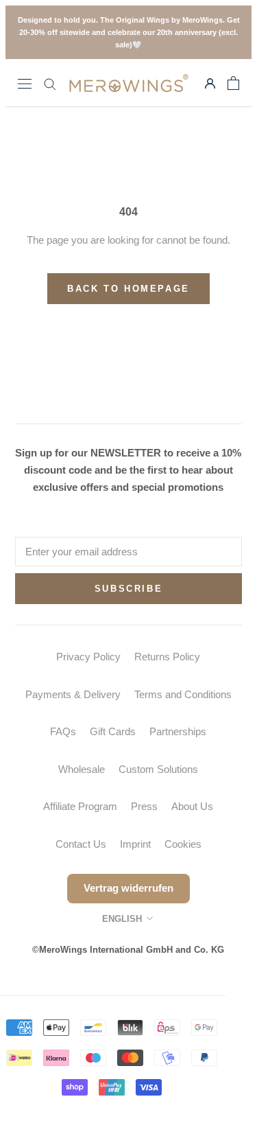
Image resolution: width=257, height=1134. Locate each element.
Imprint (135, 844)
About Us (192, 806)
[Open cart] (233, 83)
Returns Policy (167, 656)
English (122, 919)
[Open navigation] (25, 83)
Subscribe (128, 588)
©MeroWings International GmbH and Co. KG (128, 950)
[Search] (50, 83)
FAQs (63, 731)
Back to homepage (128, 289)
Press (144, 806)
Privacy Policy (88, 656)
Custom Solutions (158, 769)
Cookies (182, 844)
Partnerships (177, 731)
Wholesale (81, 769)
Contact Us (81, 844)
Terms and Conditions (183, 694)
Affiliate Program (80, 806)
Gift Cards (113, 731)
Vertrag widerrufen (128, 888)
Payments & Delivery (73, 694)
